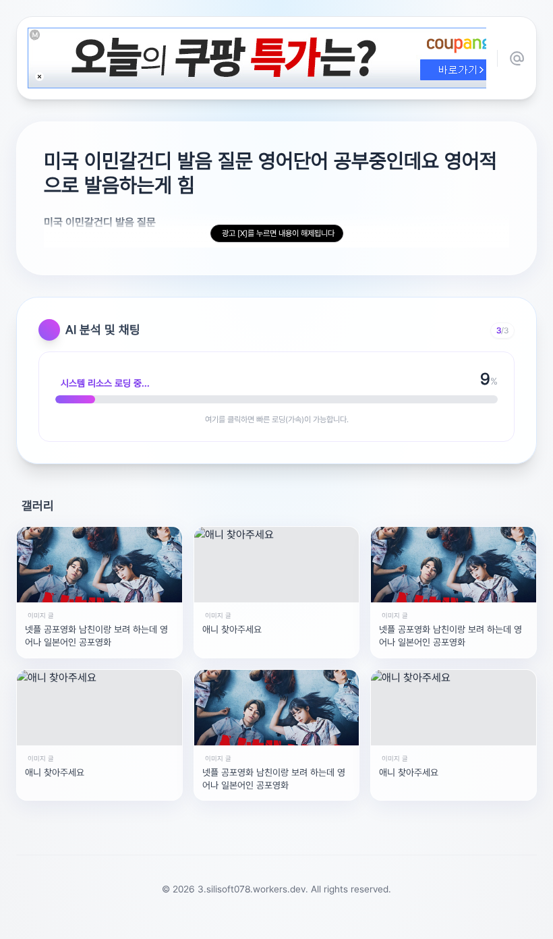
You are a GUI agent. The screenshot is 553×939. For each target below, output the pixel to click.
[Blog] (323, 921)
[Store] (234, 921)
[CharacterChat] (353, 921)
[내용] (39, 76)
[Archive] (382, 921)
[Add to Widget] (413, 921)
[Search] (204, 921)
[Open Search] (139, 921)
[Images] (293, 921)
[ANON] (263, 921)
